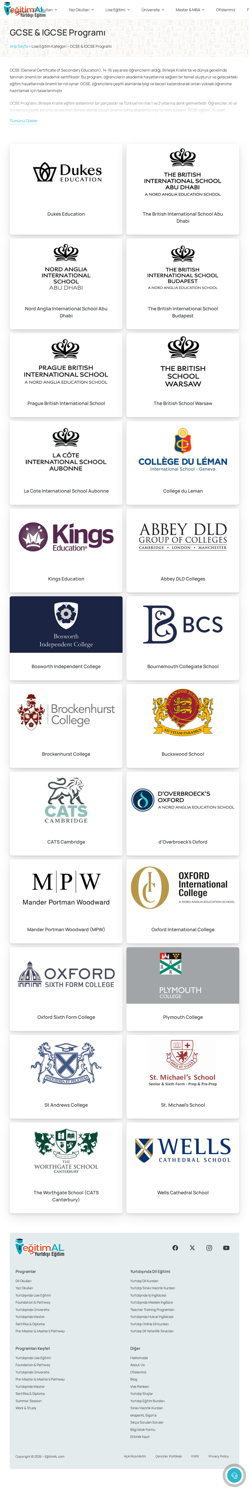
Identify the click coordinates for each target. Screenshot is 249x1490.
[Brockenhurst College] (66, 726)
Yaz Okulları (24, 1288)
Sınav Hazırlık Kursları (146, 1408)
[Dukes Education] (66, 189)
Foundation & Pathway (33, 1302)
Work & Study (26, 1408)
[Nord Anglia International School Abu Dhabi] (66, 284)
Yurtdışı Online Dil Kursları (149, 1324)
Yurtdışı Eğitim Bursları (147, 1400)
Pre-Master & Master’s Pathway (40, 1331)
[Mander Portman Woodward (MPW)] (66, 901)
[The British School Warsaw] (182, 375)
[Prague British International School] (66, 375)
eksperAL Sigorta (143, 1415)
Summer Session (29, 1400)
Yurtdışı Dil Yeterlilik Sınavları (152, 1331)
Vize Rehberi (139, 1386)
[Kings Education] (66, 550)
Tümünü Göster (24, 120)
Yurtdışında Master (30, 1316)
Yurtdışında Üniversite (32, 1309)
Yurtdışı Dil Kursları (144, 1280)
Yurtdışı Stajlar (141, 1393)
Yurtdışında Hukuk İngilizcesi (151, 1316)
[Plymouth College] (182, 989)
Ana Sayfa (19, 46)
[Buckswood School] (182, 726)
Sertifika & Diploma (30, 1324)
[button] (21, 12)
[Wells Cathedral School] (182, 1167)
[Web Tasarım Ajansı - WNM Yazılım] (124, 1484)
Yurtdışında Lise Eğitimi (33, 1295)
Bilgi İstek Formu (142, 1429)
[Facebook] (175, 1248)
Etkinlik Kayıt (140, 1436)
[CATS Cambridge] (66, 813)
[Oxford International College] (182, 901)
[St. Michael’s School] (182, 1077)
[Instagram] (209, 1248)
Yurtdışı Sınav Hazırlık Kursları (152, 1288)
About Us (137, 1364)
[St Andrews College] (66, 1077)
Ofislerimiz (138, 1372)
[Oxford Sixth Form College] (66, 989)
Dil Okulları (23, 1280)
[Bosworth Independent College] (66, 638)
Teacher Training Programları (152, 1309)
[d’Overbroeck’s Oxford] (182, 813)
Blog (133, 1379)
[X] (192, 1248)
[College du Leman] (182, 463)
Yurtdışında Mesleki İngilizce (151, 1302)
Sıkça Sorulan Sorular (146, 1422)
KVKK (195, 1456)
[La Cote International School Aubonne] (66, 463)
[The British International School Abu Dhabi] (182, 189)
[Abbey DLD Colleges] (182, 550)
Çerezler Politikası (168, 1456)
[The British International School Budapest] (182, 284)
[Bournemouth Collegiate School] (182, 638)
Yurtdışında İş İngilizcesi (148, 1295)
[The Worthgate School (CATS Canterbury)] (66, 1167)
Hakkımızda (139, 1357)
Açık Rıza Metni (135, 1456)
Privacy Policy (219, 1456)
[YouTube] (226, 1248)
